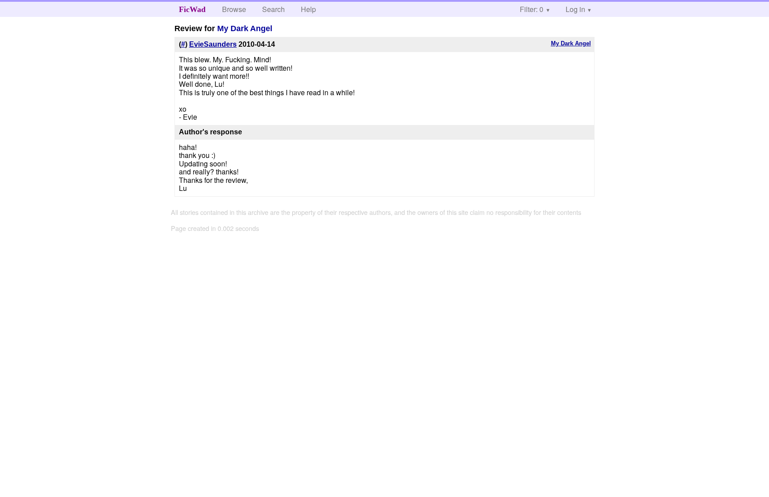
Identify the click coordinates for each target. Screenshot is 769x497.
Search (273, 9)
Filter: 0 (531, 9)
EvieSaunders (213, 44)
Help (308, 9)
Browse (234, 9)
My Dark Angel (244, 28)
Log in (575, 9)
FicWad (192, 9)
